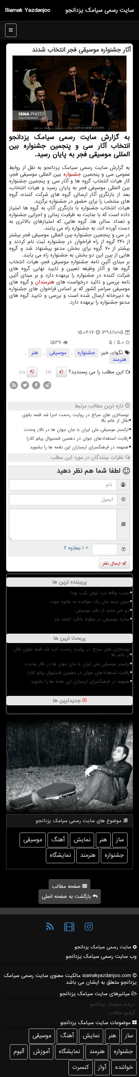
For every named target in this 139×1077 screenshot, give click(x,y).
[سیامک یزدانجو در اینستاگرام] (88, 926)
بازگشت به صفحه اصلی (67, 897)
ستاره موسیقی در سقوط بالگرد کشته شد (92, 619)
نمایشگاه (60, 855)
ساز (120, 839)
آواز (102, 1067)
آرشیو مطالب (122, 1012)
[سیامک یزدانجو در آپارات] (69, 926)
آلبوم (18, 1051)
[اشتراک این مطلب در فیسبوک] (36, 385)
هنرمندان (44, 282)
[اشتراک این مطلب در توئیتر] (25, 385)
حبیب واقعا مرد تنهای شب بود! (100, 593)
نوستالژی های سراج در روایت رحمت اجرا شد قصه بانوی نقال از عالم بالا (75, 418)
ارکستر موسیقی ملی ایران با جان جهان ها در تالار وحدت (76, 430)
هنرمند (119, 360)
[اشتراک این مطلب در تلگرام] (47, 385)
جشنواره (72, 174)
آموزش (41, 1051)
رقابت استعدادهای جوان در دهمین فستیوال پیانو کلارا (78, 438)
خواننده (124, 1067)
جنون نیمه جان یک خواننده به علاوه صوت (90, 602)
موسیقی (57, 353)
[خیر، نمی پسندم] (32, 372)
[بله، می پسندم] (61, 372)
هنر (34, 353)
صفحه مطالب (67, 886)
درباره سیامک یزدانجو (112, 1004)
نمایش (82, 839)
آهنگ (57, 839)
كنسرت (80, 1067)
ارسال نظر (112, 563)
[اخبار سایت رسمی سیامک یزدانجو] (50, 926)
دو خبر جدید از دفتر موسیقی (103, 610)
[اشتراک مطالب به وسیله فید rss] (14, 385)
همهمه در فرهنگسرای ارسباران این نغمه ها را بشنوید (79, 447)
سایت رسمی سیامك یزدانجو (99, 10)
